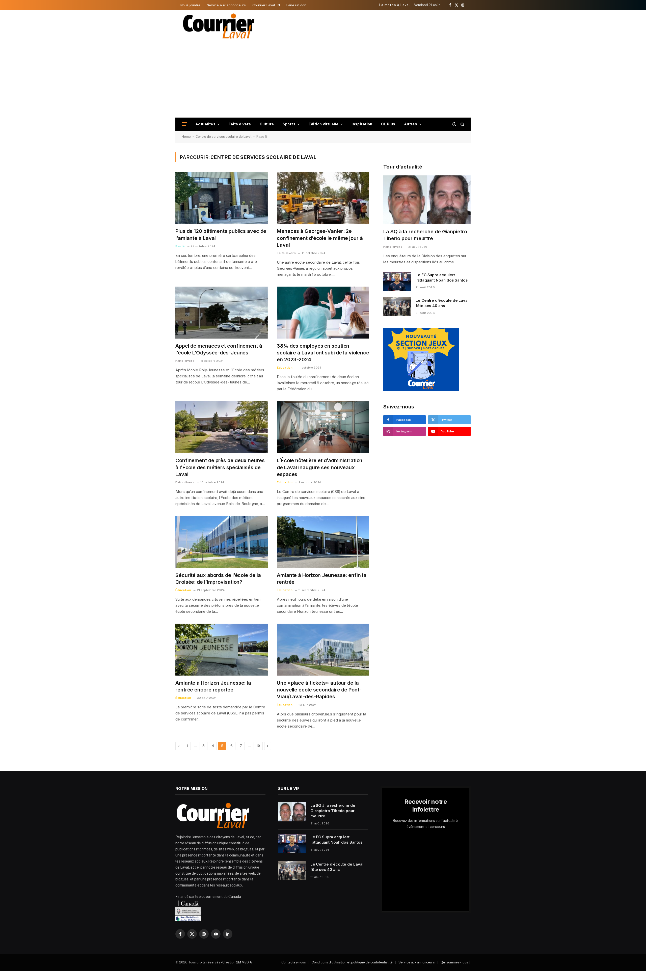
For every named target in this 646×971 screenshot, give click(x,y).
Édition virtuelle (324, 124)
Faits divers (240, 124)
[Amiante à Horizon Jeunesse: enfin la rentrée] (323, 542)
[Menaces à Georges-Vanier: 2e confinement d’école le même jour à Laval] (323, 198)
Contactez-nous (293, 962)
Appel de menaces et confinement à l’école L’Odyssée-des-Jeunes (218, 349)
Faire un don (296, 5)
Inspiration (362, 124)
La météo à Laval (394, 5)
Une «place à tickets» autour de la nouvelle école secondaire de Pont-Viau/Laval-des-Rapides (319, 690)
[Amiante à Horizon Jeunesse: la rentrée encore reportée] (221, 650)
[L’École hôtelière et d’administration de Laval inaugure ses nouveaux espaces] (323, 427)
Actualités (205, 124)
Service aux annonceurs (226, 5)
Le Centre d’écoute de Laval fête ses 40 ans (442, 303)
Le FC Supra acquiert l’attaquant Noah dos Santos (442, 277)
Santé (180, 246)
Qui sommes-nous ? (456, 962)
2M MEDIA (244, 962)
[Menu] (184, 124)
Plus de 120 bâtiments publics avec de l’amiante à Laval (220, 234)
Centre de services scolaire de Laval (224, 136)
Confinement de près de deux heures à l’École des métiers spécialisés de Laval (220, 467)
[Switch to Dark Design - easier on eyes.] (454, 124)
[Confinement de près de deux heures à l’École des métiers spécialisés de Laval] (221, 427)
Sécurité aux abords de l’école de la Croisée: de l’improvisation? (218, 578)
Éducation (284, 367)
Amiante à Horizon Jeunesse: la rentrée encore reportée (213, 686)
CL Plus (388, 124)
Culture (267, 124)
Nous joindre (190, 5)
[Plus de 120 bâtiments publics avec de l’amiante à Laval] (221, 198)
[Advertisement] (323, 79)
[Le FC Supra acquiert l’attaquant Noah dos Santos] (397, 281)
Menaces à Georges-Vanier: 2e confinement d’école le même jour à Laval (320, 238)
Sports (289, 124)
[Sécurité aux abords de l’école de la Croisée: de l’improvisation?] (221, 542)
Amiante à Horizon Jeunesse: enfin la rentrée (321, 578)
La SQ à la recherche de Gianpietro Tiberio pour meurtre (425, 235)
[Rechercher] (462, 124)
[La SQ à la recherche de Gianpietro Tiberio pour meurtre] (427, 200)
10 (258, 746)
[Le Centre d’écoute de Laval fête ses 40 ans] (397, 306)
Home (186, 136)
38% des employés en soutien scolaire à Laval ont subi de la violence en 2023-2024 (323, 353)
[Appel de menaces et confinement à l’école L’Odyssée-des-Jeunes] (221, 313)
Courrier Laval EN (266, 5)
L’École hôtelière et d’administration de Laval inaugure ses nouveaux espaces (319, 467)
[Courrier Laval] (219, 26)
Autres (410, 124)
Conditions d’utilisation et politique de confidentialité (352, 962)
